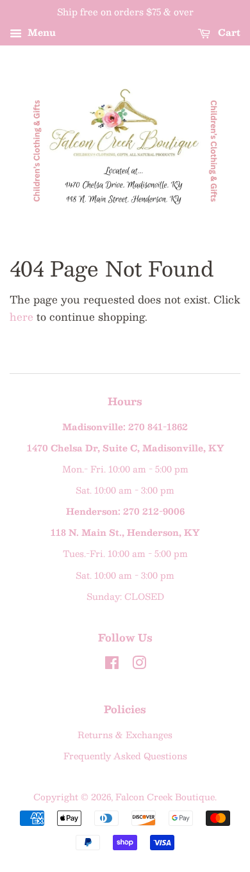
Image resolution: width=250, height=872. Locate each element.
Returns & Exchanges (125, 734)
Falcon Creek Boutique (165, 796)
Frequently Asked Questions (125, 755)
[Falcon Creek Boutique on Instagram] (139, 665)
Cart (227, 32)
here (21, 316)
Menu (40, 32)
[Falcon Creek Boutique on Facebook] (111, 665)
